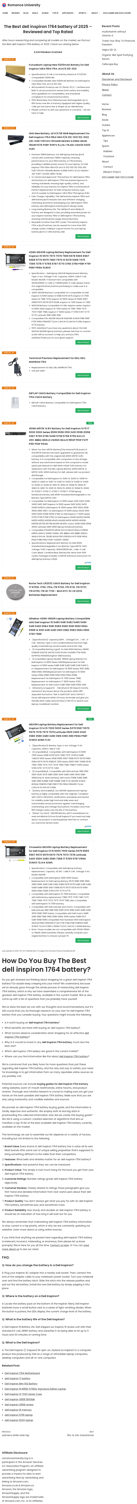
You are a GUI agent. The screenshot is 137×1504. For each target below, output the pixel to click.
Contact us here (59, 1245)
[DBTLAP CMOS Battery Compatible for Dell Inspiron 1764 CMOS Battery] (15, 402)
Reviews (16, 13)
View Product (83, 117)
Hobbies (107, 151)
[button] (74, 13)
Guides (45, 13)
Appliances (108, 135)
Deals (35, 13)
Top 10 (55, 13)
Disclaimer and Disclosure (117, 79)
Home (5, 13)
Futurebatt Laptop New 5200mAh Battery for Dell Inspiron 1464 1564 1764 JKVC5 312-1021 (59, 66)
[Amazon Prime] (87, 563)
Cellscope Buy (110, 64)
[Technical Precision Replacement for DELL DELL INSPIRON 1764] (15, 367)
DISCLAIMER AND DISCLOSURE (117, 13)
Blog (25, 13)
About (105, 89)
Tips (105, 140)
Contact (107, 95)
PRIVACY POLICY (112, 172)
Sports (105, 146)
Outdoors (108, 156)
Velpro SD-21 (109, 49)
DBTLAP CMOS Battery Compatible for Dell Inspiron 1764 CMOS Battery (60, 395)
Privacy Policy (110, 84)
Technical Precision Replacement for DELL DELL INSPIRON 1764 (57, 360)
